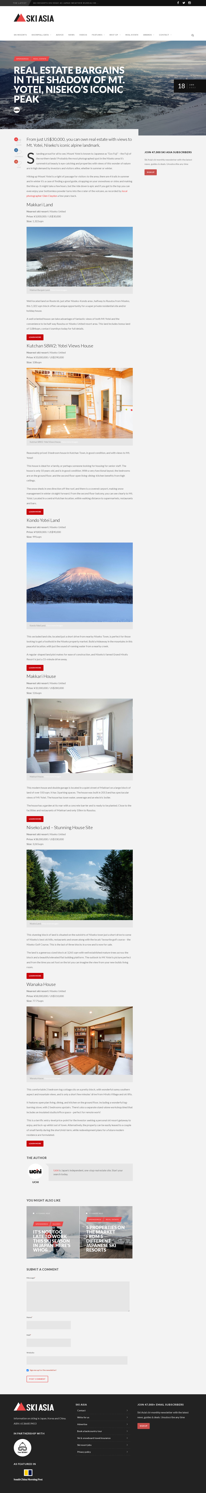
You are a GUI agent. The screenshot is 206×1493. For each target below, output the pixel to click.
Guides (57, 1224)
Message (31, 1278)
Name (29, 1317)
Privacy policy (84, 1451)
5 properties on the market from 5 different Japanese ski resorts (105, 1238)
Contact (164, 35)
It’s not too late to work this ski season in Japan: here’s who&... (51, 1241)
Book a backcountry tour (89, 1431)
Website (30, 1352)
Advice (60, 35)
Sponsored (22, 59)
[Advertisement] (136, 17)
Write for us (83, 1417)
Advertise (82, 1424)
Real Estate (132, 35)
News (71, 35)
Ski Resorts (20, 35)
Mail (29, 1335)
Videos (83, 35)
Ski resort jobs (84, 1445)
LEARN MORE (35, 337)
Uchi (29, 110)
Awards (147, 35)
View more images (58, 290)
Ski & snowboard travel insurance (94, 1438)
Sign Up (150, 172)
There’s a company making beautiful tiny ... (62, 3)
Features (97, 35)
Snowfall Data (40, 35)
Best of (114, 35)
